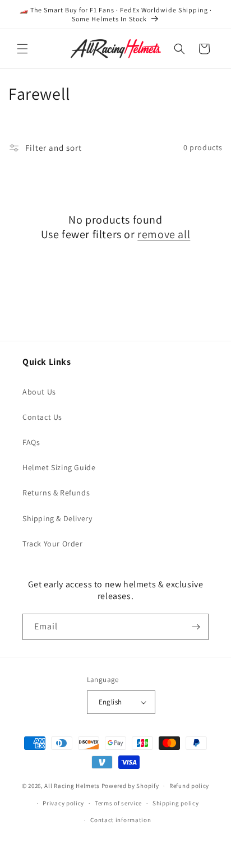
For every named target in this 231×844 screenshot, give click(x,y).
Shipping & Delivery (57, 518)
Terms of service (118, 803)
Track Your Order (52, 544)
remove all (163, 234)
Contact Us (42, 417)
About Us (39, 392)
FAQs (31, 442)
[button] (22, 48)
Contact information (120, 820)
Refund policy (189, 786)
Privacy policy (63, 803)
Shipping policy (176, 803)
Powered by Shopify (130, 786)
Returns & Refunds (56, 493)
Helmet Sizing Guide (58, 467)
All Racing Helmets (72, 786)
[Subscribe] (195, 627)
